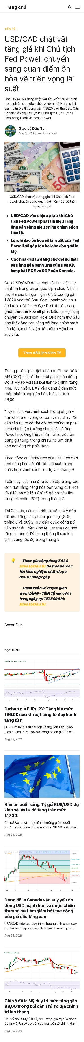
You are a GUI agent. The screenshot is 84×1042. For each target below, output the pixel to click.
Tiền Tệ (10, 29)
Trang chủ (15, 7)
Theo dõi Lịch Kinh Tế (42, 353)
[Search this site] (69, 7)
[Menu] (77, 7)
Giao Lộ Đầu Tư (31, 128)
